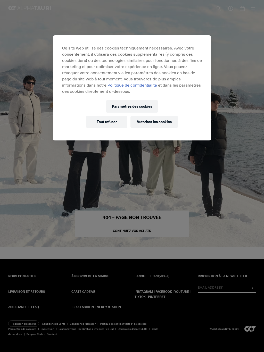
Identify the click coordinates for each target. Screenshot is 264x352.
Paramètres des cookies (132, 106)
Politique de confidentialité (132, 85)
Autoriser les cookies (154, 121)
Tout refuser (107, 121)
